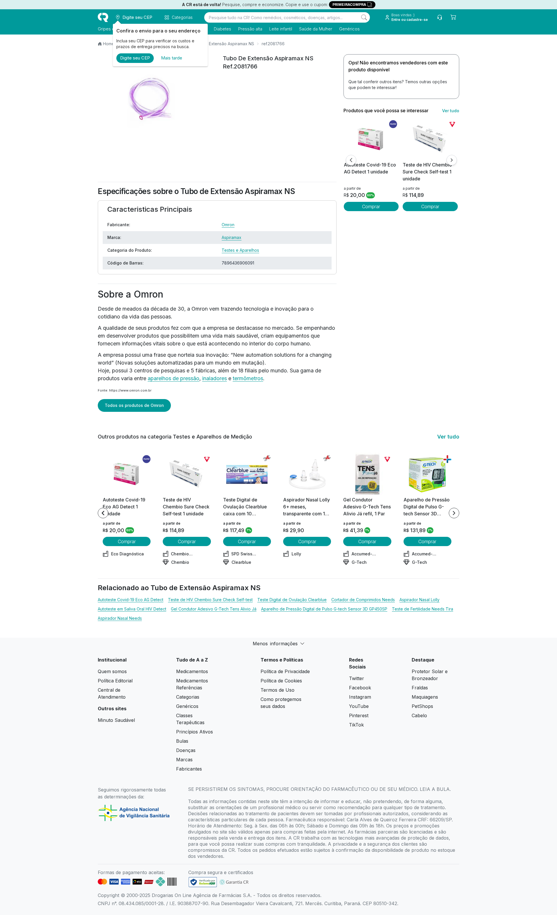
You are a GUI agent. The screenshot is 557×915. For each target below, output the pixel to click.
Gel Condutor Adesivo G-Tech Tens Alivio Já (213, 608)
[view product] (371, 139)
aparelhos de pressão (173, 378)
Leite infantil (280, 29)
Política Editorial (115, 681)
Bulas (182, 741)
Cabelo (419, 715)
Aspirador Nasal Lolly (419, 599)
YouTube (359, 706)
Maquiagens (425, 697)
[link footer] (202, 882)
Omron (228, 224)
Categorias (187, 697)
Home (108, 43)
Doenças (186, 750)
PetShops (422, 706)
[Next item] (454, 513)
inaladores (214, 378)
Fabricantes (189, 769)
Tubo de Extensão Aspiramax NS (222, 43)
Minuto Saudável (116, 720)
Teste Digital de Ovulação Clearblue (292, 599)
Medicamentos (192, 671)
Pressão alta (250, 29)
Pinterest (358, 715)
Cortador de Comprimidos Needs (363, 599)
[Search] (364, 17)
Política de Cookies (281, 681)
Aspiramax (231, 237)
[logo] (103, 17)
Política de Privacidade (285, 671)
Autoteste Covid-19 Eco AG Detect (130, 599)
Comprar (371, 206)
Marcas (184, 759)
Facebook (360, 688)
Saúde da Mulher (315, 29)
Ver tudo (450, 110)
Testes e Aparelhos (240, 250)
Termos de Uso (277, 690)
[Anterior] (351, 160)
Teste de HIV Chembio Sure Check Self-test (210, 599)
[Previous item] (103, 513)
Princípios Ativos (194, 732)
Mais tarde (171, 58)
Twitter (356, 678)
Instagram (360, 697)
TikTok (356, 725)
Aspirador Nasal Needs (120, 618)
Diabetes (222, 29)
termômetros (248, 378)
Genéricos (349, 29)
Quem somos (112, 671)
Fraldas (420, 688)
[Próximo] (451, 160)
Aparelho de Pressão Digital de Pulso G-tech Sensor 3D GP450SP (324, 608)
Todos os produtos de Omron (134, 405)
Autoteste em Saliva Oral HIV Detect (132, 608)
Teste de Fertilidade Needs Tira (422, 608)
